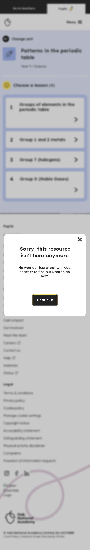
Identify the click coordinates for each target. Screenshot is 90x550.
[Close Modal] (80, 239)
